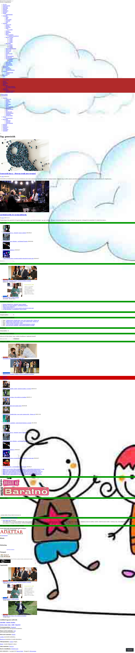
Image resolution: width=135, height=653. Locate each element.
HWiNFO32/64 (14, 635)
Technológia (5, 66)
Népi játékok (5, 85)
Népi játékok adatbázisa (10, 86)
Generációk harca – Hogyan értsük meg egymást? (18, 173)
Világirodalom (9, 63)
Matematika (8, 43)
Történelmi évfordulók (10, 91)
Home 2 (7, 79)
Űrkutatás (10, 61)
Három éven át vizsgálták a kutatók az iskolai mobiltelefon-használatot (18, 374)
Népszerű (5, 376)
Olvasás (7, 52)
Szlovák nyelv (9, 57)
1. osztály (10, 38)
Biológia (7, 25)
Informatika (8, 32)
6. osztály (10, 39)
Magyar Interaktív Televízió (9, 504)
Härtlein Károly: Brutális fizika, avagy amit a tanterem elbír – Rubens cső (22, 320)
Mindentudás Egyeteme (11, 48)
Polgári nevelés (9, 53)
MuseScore (2, 626)
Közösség (5, 12)
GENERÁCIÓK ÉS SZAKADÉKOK (13, 215)
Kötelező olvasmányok (13, 36)
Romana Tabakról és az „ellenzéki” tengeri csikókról (14, 232)
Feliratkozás (16, 338)
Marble (1, 631)
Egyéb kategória (6, 5)
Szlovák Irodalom (10, 56)
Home (4, 78)
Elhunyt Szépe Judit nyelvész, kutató (14, 322)
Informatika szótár (9, 92)
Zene (4, 76)
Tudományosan (6, 67)
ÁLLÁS (5, 4)
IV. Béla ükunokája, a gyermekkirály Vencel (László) (14, 309)
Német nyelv (8, 49)
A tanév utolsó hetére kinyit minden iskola (12, 405)
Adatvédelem (5, 83)
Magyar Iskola (20, 638)
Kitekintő (5, 9)
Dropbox (13, 609)
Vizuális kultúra (9, 65)
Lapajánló (8, 20)
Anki (14, 617)
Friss (4, 377)
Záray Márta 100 (6, 507)
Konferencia (5, 10)
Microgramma (33, 638)
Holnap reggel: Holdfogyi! (9, 250)
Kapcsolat (5, 82)
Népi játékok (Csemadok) (11, 87)
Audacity (8, 609)
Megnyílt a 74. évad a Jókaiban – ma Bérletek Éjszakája (15, 241)
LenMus (2, 623)
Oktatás (4, 13)
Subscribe (130, 649)
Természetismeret (9, 58)
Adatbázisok (8, 68)
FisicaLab (11, 633)
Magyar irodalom (9, 34)
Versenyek (5, 75)
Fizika (7, 28)
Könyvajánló (8, 19)
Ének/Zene (8, 27)
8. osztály (10, 29)
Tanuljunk (5, 23)
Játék (7, 18)
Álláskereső (5, 88)
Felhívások (5, 7)
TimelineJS (13, 614)
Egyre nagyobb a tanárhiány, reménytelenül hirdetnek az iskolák (20, 324)
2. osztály (10, 44)
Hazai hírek (5, 8)
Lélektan (7, 73)
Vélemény (5, 71)
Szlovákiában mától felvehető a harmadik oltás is (13, 358)
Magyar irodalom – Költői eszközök (11, 297)
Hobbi (7, 17)
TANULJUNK (6, 89)
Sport (7, 22)
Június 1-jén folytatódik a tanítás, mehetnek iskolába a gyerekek (17, 280)
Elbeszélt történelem (10, 70)
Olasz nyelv (8, 51)
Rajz (7, 55)
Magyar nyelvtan (9, 37)
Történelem (8, 62)
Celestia (11, 628)
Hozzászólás (5, 379)
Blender (13, 621)
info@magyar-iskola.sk (10, 536)
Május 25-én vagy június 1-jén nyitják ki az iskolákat (14, 397)
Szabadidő (5, 15)
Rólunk (4, 80)
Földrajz (7, 31)
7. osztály (10, 41)
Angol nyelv (8, 24)
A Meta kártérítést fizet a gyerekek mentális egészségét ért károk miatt (18, 258)
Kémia (7, 33)
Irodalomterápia (9, 14)
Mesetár (4, 84)
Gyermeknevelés (9, 72)
